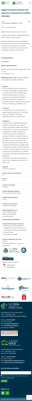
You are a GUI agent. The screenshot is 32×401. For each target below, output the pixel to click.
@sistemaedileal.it (14, 219)
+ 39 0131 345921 (10, 320)
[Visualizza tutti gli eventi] (29, 21)
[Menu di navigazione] (30, 2)
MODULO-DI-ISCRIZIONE (11, 266)
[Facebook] (3, 393)
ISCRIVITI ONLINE (7, 258)
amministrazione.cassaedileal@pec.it (13, 362)
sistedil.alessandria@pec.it (10, 325)
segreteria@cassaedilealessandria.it (14, 360)
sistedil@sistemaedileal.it (11, 323)
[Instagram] (7, 393)
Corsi (3, 27)
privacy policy (10, 377)
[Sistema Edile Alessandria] (12, 3)
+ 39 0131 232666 (10, 356)
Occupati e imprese (11, 27)
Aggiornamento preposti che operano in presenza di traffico (16, 31)
